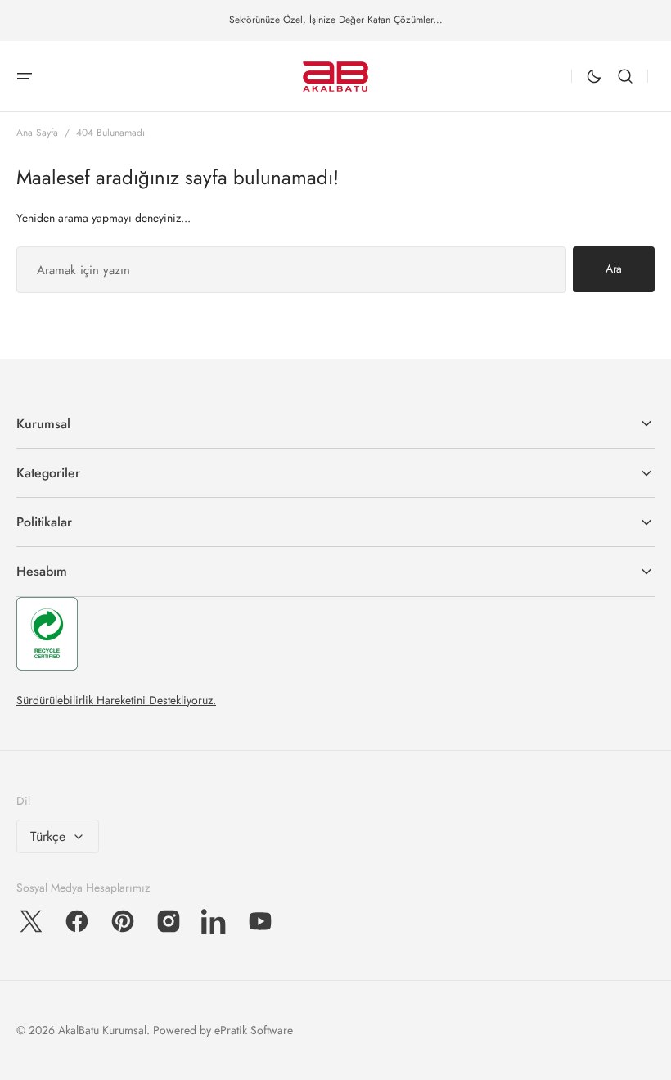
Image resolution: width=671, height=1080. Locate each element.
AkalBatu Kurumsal (102, 1030)
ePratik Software (253, 1030)
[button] (25, 76)
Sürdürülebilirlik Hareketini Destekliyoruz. (116, 700)
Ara (614, 268)
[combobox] (291, 269)
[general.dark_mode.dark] (594, 76)
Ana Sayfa (37, 132)
